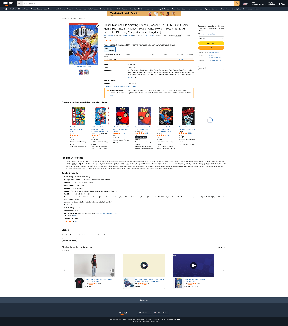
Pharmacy (249, 9)
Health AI (13, 9)
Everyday (258, 9)
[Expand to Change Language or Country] (248, 4)
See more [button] (131, 77)
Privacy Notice (127, 319)
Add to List (203, 68)
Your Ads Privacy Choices (168, 319)
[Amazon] (8, 3)
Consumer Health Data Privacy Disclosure (146, 319)
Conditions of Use (115, 319)
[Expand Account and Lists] (265, 4)
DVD (86, 18)
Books (102, 9)
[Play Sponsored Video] (144, 265)
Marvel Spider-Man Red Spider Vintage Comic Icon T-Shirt (99, 280)
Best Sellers (48, 9)
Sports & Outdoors (211, 9)
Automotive (176, 9)
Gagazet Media (214, 52)
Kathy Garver (128, 35)
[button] (5, 9)
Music (140, 9)
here (111, 95)
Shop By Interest (238, 9)
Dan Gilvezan (108, 35)
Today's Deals (93, 9)
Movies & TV (65, 18)
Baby (184, 9)
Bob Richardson (148, 35)
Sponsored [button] (65, 250)
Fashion (125, 9)
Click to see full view (83, 66)
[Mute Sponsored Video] (112, 275)
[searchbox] (128, 3)
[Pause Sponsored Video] (112, 271)
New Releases (60, 9)
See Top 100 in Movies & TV (106, 213)
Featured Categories (77, 18)
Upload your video (69, 240)
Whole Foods (81, 9)
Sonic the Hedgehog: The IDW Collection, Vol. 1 (195, 280)
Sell (118, 9)
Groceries (70, 9)
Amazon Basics (36, 9)
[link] (79, 129)
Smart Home (225, 9)
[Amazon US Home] (123, 313)
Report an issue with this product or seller (121, 86)
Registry (133, 9)
